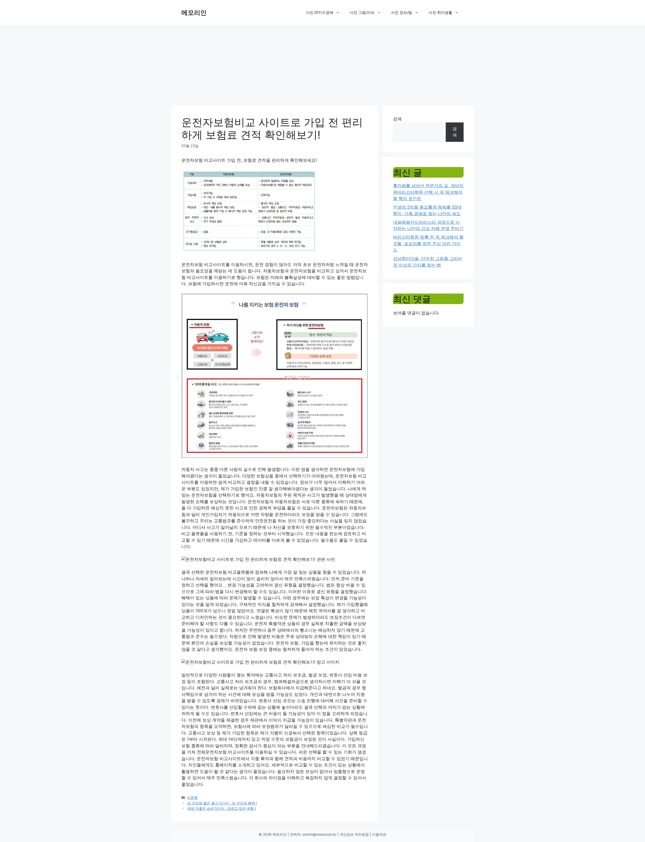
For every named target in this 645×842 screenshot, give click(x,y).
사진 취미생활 (440, 12)
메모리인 (194, 12)
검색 (397, 118)
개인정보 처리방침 (354, 834)
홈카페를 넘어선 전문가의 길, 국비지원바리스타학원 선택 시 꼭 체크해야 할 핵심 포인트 (428, 192)
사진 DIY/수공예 (319, 12)
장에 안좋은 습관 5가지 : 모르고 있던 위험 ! (221, 808)
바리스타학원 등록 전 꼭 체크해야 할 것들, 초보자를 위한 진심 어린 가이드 (428, 243)
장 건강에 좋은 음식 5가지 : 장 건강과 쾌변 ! (222, 803)
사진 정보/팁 (401, 12)
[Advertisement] (322, 63)
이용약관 (379, 834)
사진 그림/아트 (362, 12)
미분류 (192, 797)
